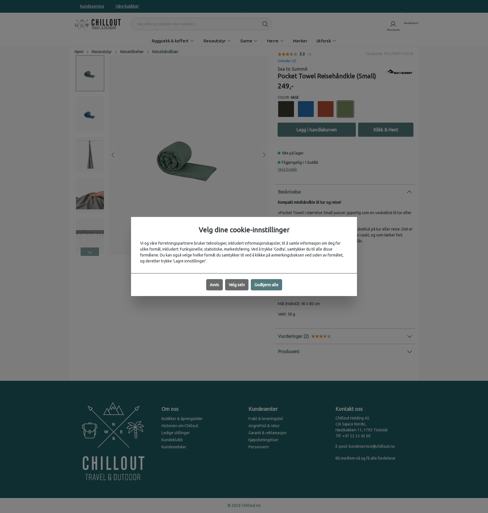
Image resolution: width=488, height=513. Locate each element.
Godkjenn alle (266, 284)
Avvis (214, 284)
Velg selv (237, 284)
